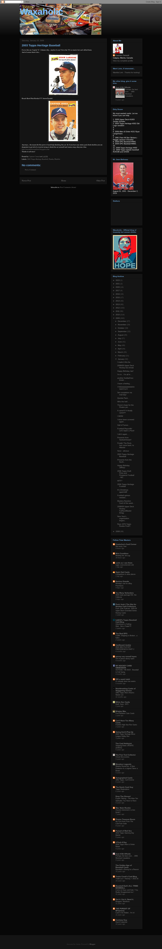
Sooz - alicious (123, 451)
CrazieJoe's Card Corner (126, 544)
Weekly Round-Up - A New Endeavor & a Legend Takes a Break (127, 768)
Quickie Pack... (123, 398)
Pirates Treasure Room (125, 819)
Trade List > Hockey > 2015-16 (127, 879)
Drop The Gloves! (123, 796)
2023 (118, 280)
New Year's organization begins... (123, 518)
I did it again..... (123, 434)
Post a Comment (30, 170)
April (120, 349)
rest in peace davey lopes (125, 659)
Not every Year (121, 546)
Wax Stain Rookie (123, 808)
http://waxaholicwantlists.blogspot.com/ (35, 149)
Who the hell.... (123, 402)
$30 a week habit (123, 679)
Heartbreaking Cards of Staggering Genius (126, 690)
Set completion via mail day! (124, 393)
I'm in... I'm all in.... (124, 374)
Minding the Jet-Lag (123, 555)
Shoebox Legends (123, 764)
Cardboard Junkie (123, 645)
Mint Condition (122, 553)
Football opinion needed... (123, 496)
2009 (118, 318)
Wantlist (57, 159)
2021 (118, 284)
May (120, 345)
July (120, 338)
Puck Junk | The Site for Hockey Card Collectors (126, 605)
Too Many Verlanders (125, 593)
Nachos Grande (122, 581)
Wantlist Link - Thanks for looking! (126, 72)
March (120, 352)
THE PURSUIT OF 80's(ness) (123, 910)
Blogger (92, 944)
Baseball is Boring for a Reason (127, 869)
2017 (118, 290)
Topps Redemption (122, 789)
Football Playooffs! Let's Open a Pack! (125, 430)
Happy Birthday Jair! (125, 371)
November (122, 325)
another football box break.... (125, 379)
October (121, 328)
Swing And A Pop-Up (124, 732)
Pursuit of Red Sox (124, 831)
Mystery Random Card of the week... (125, 502)
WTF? (119, 481)
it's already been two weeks (126, 681)
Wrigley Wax (121, 711)
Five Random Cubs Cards (125, 713)
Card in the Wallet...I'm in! (125, 913)
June (120, 342)
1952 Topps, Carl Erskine (125, 780)
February (122, 356)
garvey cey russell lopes (126, 656)
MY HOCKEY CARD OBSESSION (124, 667)
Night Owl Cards (123, 572)
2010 (118, 315)
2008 (118, 531)
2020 (118, 287)
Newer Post (26, 180)
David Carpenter (121, 922)
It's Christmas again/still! (122, 491)
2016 (118, 294)
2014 (118, 301)
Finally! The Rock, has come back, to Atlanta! (125, 445)
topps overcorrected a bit (125, 565)
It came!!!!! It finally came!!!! (124, 412)
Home (63, 180)
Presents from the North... (124, 461)
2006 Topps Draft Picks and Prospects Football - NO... (125, 474)
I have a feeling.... (124, 384)
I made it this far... (124, 362)
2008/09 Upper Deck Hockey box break (125, 366)
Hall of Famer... (123, 425)
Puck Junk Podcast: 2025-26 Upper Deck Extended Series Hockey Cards (126, 611)
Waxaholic (41, 12)
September (122, 331)
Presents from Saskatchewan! (124, 439)
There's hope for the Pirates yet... (125, 406)
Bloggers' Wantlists (123, 901)
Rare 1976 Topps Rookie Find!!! (124, 525)
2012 (118, 308)
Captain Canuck (122, 55)
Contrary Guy (121, 920)
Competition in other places (126, 574)
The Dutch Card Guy (124, 787)
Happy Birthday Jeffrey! (123, 466)
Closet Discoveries (122, 757)
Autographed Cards (124, 778)
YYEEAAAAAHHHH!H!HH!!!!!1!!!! (125, 388)
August (121, 335)
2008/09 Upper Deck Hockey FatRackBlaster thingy (125, 509)
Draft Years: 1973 (122, 704)
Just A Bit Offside (123, 87)
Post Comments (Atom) (68, 187)
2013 (118, 304)
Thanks (51, 159)
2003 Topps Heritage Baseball (37, 159)
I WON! (120, 416)
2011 (118, 311)
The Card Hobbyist (124, 743)
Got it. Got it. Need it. (125, 899)
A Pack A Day (121, 842)
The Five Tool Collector (126, 755)
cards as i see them (124, 563)
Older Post (100, 180)
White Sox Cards (123, 702)
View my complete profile (123, 61)
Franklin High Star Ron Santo (126, 725)
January (121, 359)
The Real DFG (121, 633)
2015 (118, 297)
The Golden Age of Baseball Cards (124, 866)
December (122, 321)
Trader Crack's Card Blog (126, 877)
